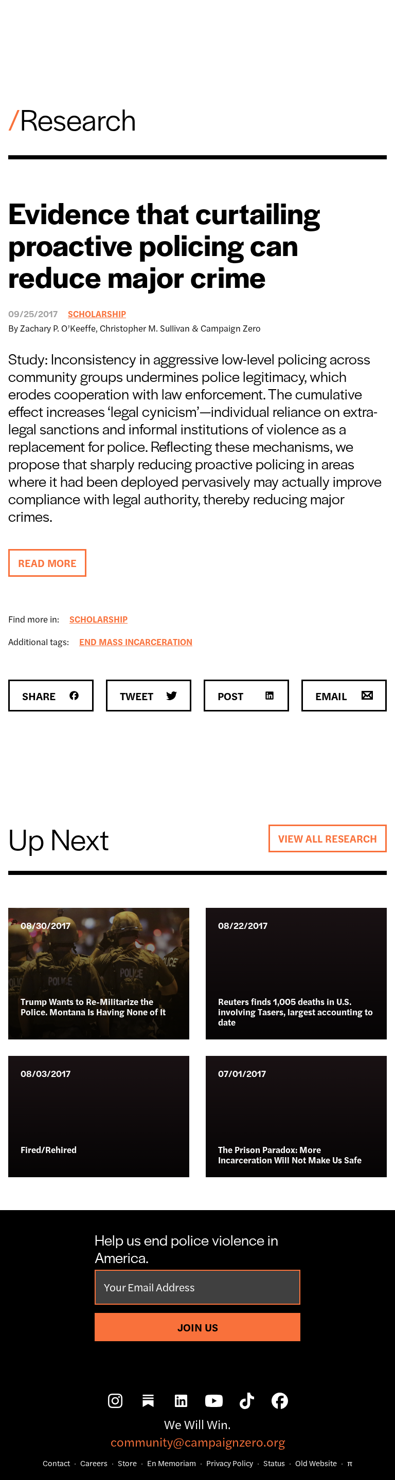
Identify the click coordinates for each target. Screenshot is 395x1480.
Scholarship (97, 313)
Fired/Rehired (49, 1149)
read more (47, 562)
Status (274, 1462)
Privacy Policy (229, 1462)
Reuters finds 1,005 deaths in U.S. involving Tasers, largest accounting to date (295, 1011)
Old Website (316, 1462)
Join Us (197, 1327)
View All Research (327, 838)
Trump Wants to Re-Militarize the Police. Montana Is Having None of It (93, 1006)
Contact (56, 1462)
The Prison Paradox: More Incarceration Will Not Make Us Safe (290, 1154)
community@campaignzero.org (198, 1441)
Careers (93, 1462)
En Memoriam (171, 1462)
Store (127, 1462)
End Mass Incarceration (135, 641)
